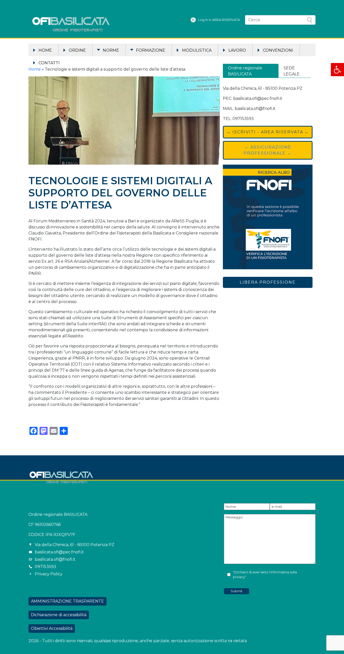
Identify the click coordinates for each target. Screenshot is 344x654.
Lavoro (237, 50)
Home (45, 50)
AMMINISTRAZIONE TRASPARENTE (67, 601)
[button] (337, 69)
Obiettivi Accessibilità (52, 628)
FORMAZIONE (150, 50)
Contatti (49, 63)
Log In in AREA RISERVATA (219, 20)
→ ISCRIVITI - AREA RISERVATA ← (267, 132)
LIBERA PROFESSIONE (268, 282)
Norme (111, 50)
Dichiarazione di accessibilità (58, 614)
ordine (77, 50)
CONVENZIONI (278, 50)
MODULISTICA (197, 50)
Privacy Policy (48, 574)
